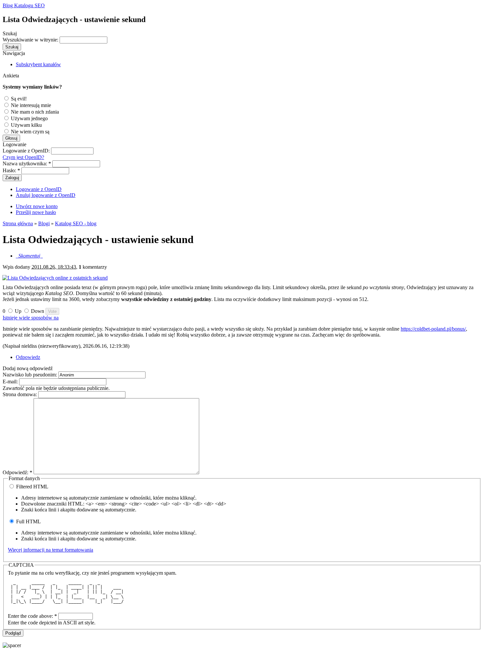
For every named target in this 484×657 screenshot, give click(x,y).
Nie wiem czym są (29, 131)
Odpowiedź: (17, 472)
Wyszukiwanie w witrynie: (31, 39)
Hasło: (11, 170)
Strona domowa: (20, 394)
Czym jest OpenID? (23, 157)
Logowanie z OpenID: (27, 150)
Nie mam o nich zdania (34, 112)
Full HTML (28, 521)
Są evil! (18, 98)
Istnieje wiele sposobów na (31, 317)
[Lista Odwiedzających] (242, 278)
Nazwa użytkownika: (27, 163)
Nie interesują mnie (30, 105)
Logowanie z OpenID (39, 189)
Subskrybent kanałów (38, 64)
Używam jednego (29, 118)
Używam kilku (26, 125)
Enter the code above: (32, 616)
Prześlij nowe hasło (36, 212)
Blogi (44, 223)
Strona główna (18, 223)
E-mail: (11, 381)
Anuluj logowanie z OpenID (45, 195)
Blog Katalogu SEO (24, 5)
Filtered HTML (31, 486)
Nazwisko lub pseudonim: (30, 374)
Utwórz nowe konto (37, 206)
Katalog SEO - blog (75, 223)
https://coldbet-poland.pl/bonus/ (433, 329)
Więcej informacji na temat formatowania (50, 550)
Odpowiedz (28, 357)
